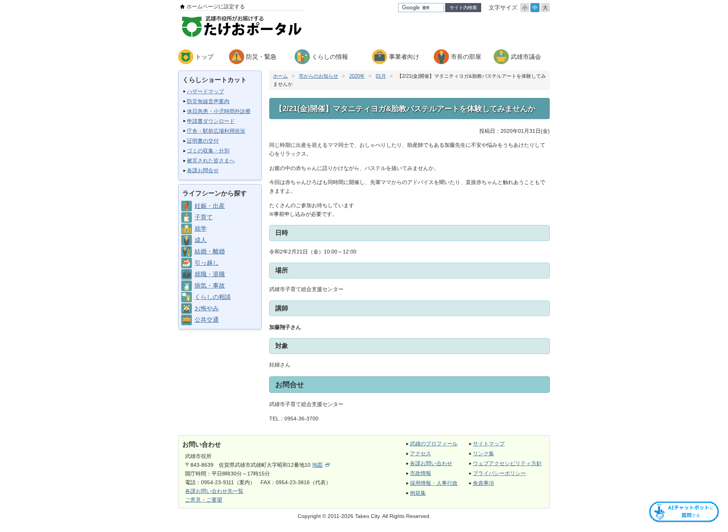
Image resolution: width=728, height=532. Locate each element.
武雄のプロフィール (434, 444)
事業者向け (404, 57)
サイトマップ (489, 444)
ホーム (280, 76)
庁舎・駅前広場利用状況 (216, 131)
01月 (381, 76)
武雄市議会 (526, 57)
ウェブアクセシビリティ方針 (507, 463)
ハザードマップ (205, 91)
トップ (204, 57)
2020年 (357, 76)
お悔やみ (207, 308)
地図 (317, 465)
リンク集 (483, 453)
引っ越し (207, 263)
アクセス (420, 453)
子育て (204, 217)
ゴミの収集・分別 (208, 151)
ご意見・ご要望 (203, 500)
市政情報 (420, 473)
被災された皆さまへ (211, 160)
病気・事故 (210, 285)
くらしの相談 (213, 297)
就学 (201, 228)
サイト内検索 (463, 7)
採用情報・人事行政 (434, 483)
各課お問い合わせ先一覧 (214, 491)
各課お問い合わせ (431, 463)
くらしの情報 (330, 57)
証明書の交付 (203, 141)
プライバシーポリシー (499, 473)
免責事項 (483, 483)
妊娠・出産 (210, 206)
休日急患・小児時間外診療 (219, 111)
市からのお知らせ (318, 76)
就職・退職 (210, 274)
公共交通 (207, 319)
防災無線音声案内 (208, 101)
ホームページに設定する (216, 6)
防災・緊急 (261, 57)
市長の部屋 (466, 57)
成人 (201, 240)
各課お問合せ (203, 170)
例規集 (418, 493)
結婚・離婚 (210, 251)
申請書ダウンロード (211, 121)
